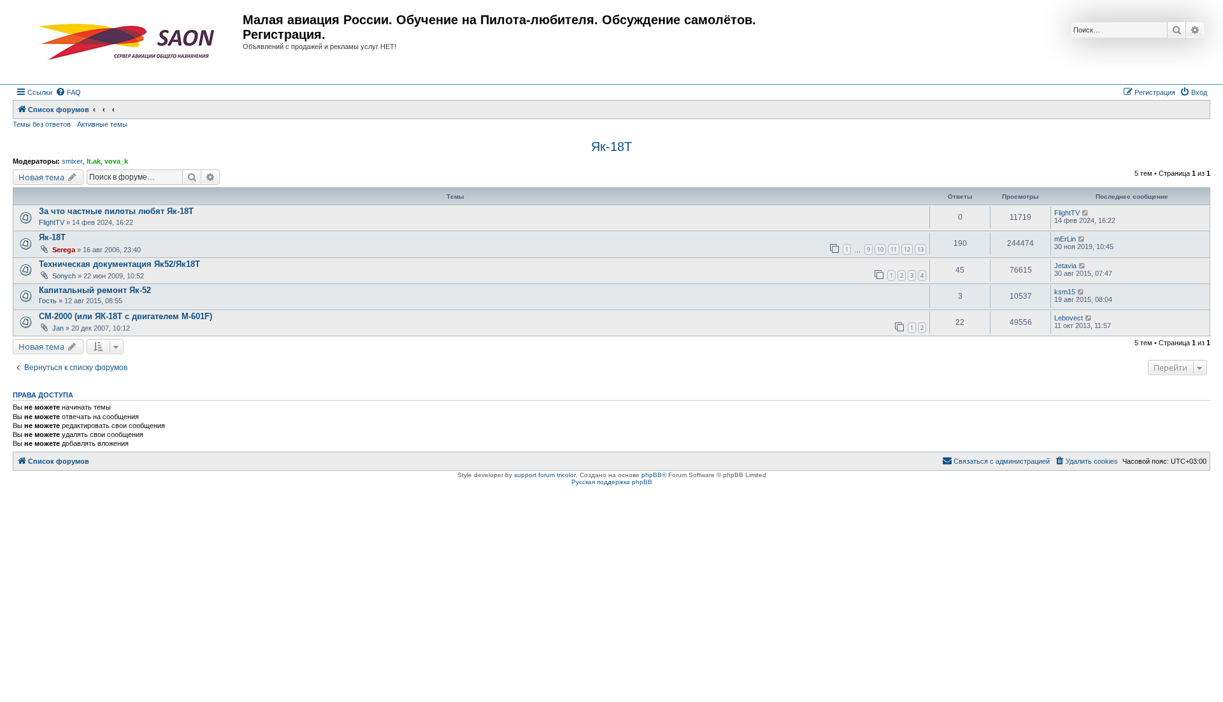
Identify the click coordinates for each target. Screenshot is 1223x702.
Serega (63, 250)
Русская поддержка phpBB (611, 481)
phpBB (651, 474)
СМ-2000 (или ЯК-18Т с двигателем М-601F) (125, 316)
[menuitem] (68, 92)
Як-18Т (611, 147)
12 (907, 249)
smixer (72, 161)
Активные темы (102, 124)
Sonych (64, 276)
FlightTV (51, 222)
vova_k (116, 161)
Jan (58, 328)
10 (880, 249)
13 (920, 249)
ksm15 (1064, 292)
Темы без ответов (42, 124)
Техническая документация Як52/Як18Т (119, 264)
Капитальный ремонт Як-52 (95, 290)
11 (893, 249)
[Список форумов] (129, 42)
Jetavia (1065, 265)
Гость (48, 300)
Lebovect (1068, 318)
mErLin (1065, 239)
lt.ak (94, 161)
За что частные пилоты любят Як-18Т (116, 211)
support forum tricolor (545, 474)
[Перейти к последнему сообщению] (1086, 213)
